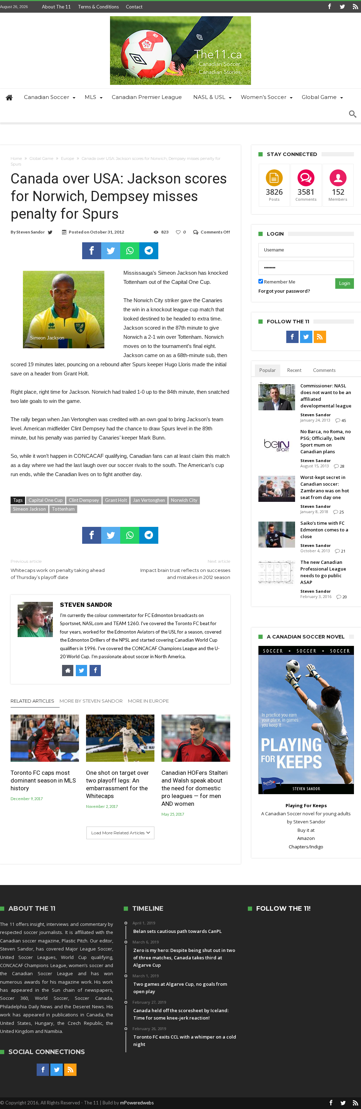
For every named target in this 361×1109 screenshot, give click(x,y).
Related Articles (32, 701)
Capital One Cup (46, 500)
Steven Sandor (30, 232)
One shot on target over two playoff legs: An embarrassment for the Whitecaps (117, 784)
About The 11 (56, 7)
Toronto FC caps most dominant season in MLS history (43, 780)
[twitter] (110, 250)
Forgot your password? (284, 291)
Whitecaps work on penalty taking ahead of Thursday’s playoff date (58, 569)
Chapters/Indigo (306, 846)
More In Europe (148, 701)
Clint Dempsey (84, 500)
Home (16, 158)
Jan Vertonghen (149, 500)
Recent (294, 370)
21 (343, 551)
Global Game (41, 158)
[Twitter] (342, 7)
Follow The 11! (283, 908)
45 (344, 420)
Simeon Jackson (29, 509)
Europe (67, 158)
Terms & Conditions (98, 7)
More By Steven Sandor (91, 701)
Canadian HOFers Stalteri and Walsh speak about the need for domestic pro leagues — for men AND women (194, 788)
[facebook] (91, 250)
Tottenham (63, 509)
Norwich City (184, 500)
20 (345, 596)
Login (344, 283)
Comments (324, 370)
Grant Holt (116, 500)
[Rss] (355, 7)
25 (341, 512)
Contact (134, 7)
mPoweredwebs (137, 1102)
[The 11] (180, 16)
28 (342, 466)
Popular (267, 370)
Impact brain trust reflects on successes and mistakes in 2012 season (185, 569)
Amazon (306, 838)
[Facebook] (329, 7)
